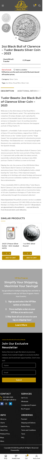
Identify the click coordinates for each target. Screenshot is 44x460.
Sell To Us (24, 398)
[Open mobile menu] (3, 5)
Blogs (2, 437)
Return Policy (25, 426)
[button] (11, 258)
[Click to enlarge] (16, 37)
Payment (24, 419)
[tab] (7, 91)
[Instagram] (6, 403)
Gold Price (3, 426)
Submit (19, 380)
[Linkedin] (10, 403)
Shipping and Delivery (28, 423)
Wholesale (24, 401)
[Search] (39, 5)
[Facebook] (1, 403)
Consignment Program (28, 405)
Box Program (25, 409)
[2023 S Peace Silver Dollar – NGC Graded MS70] (11, 233)
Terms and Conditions (28, 430)
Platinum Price (5, 434)
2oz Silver (9, 83)
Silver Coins (14, 79)
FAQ (22, 437)
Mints (2, 441)
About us (3, 419)
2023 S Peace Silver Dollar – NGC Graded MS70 (10, 246)
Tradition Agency (26, 450)
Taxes (23, 434)
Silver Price (4, 430)
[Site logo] (21, 5)
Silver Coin (25, 83)
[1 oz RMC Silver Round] (31, 233)
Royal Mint (17, 83)
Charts (2, 423)
